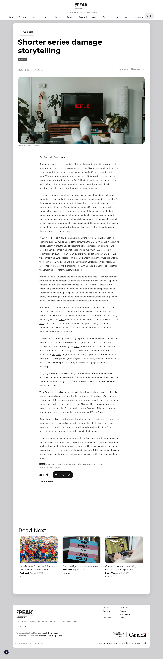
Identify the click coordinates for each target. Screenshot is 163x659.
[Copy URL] (69, 474)
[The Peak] (81, 6)
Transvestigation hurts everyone (80, 566)
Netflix (79, 464)
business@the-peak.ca (48, 633)
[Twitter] (62, 474)
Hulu (65, 464)
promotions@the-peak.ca (50, 636)
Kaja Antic (72, 464)
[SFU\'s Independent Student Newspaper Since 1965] (47, 614)
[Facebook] (56, 474)
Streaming (86, 464)
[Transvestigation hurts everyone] (81, 549)
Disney (60, 464)
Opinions (22, 60)
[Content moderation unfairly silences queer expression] (124, 549)
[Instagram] (21, 626)
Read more (23, 576)
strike (93, 464)
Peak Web (24, 573)
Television (101, 464)
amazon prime (50, 464)
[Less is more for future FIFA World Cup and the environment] (39, 549)
